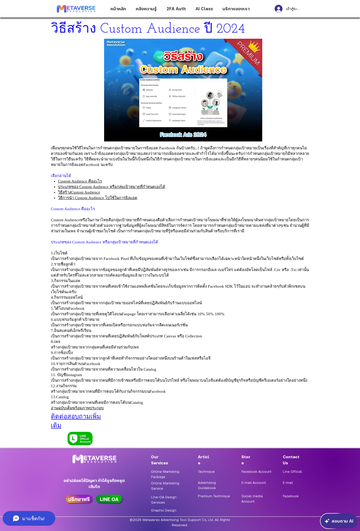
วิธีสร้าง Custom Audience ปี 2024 (148, 29)
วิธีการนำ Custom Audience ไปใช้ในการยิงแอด (97, 198)
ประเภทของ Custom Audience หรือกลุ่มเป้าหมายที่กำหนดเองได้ (111, 187)
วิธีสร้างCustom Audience (79, 192)
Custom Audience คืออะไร (80, 181)
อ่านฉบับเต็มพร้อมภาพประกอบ (77, 408)
